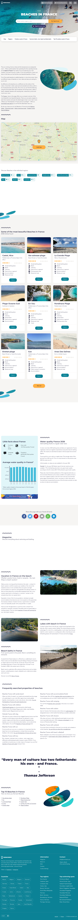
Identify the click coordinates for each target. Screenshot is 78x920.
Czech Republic (28, 904)
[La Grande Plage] (65, 245)
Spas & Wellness (5, 110)
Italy (28, 887)
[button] (47, 3)
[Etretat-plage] (13, 341)
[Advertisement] (39, 53)
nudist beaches (69, 711)
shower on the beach (63, 720)
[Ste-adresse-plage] (39, 245)
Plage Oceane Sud (11, 303)
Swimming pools (9, 108)
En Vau (31, 303)
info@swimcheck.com (65, 859)
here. (71, 633)
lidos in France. (15, 676)
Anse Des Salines (62, 352)
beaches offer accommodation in (63, 696)
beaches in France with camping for (27, 610)
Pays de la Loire (63, 258)
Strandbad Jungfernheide (66, 886)
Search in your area (40, 26)
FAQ (41, 864)
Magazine (42, 859)
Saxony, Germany (44, 899)
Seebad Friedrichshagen (66, 883)
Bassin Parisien (32, 258)
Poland (27, 896)
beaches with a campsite (54, 703)
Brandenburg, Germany (46, 897)
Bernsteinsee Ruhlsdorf (65, 899)
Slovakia (4, 904)
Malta (3, 896)
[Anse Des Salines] (65, 341)
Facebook (9, 869)
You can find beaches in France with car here (25, 733)
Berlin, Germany (44, 895)
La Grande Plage (62, 255)
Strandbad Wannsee (65, 893)
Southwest (5, 306)
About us (42, 861)
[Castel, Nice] (13, 245)
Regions (10, 39)
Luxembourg (27, 892)
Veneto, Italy (43, 886)
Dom (55, 354)
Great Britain (13, 887)
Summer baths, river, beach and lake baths (40, 39)
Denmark (27, 879)
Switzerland (29, 900)
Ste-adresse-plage (36, 255)
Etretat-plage (8, 352)
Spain (19, 904)
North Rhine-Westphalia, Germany (46, 892)
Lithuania (18, 892)
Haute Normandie (42, 258)
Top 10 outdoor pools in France (61, 39)
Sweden (20, 900)
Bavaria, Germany (44, 888)
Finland (19, 883)
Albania (4, 879)
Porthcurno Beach (64, 879)
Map (5, 39)
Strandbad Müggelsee (65, 890)
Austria (20, 896)
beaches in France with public (9, 744)
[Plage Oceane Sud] (13, 293)
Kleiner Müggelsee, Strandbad (67, 888)
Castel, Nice (7, 255)
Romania (12, 900)
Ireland (21, 887)
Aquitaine (11, 306)
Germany (4, 883)
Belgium (12, 879)
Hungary (4, 908)
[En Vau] (39, 293)
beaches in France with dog (23, 723)
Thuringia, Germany (45, 902)
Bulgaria (19, 879)
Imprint (56, 916)
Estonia (12, 883)
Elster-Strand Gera (64, 902)
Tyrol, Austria (43, 879)
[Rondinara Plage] (65, 293)
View (12, 280)
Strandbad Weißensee (65, 895)
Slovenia (12, 904)
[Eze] (39, 341)
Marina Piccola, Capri (65, 881)
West (55, 258)
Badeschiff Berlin (64, 897)
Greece (4, 887)
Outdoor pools (31, 108)
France (39, 10)
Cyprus (12, 908)
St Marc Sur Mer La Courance (28, 803)
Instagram (15, 869)
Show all (39, 385)
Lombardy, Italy (44, 883)
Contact (42, 866)
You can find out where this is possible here (59, 729)
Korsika (65, 306)
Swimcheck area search (7, 103)
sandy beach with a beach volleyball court (59, 736)
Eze (30, 352)
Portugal (4, 900)
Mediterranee (5, 258)
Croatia (4, 892)
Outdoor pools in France (21, 39)
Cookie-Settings (44, 868)
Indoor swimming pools (20, 108)
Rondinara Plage (62, 303)
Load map (39, 147)
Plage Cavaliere (25, 805)
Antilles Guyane (62, 354)
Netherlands (12, 896)
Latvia (11, 892)
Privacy (62, 916)
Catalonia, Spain (44, 881)
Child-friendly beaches (8, 707)
